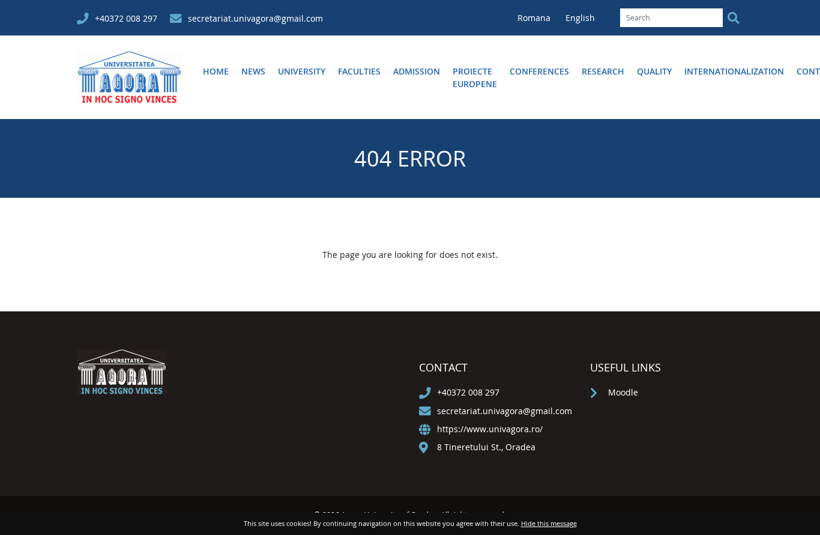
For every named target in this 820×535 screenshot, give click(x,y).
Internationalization (734, 71)
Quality (654, 71)
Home (216, 71)
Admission (416, 71)
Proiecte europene (475, 78)
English (580, 17)
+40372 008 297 (126, 18)
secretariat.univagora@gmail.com (255, 18)
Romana (535, 17)
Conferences (539, 71)
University (301, 71)
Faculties (359, 71)
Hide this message (549, 523)
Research (603, 71)
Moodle (623, 392)
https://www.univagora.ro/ (490, 429)
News (253, 71)
